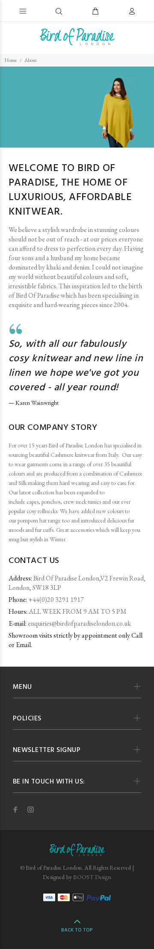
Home (10, 60)
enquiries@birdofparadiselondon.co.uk (79, 623)
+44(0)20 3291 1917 (56, 599)
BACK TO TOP (77, 930)
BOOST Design (92, 877)
